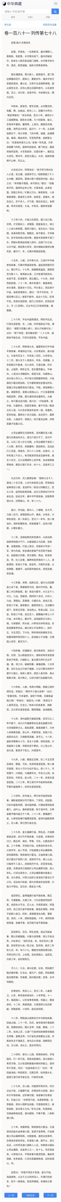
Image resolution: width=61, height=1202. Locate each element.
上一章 (11, 1195)
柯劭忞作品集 (50, 24)
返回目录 (30, 1195)
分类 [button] (30, 17)
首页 (13, 17)
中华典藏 (14, 3)
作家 (48, 17)
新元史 (7, 24)
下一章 (50, 1195)
